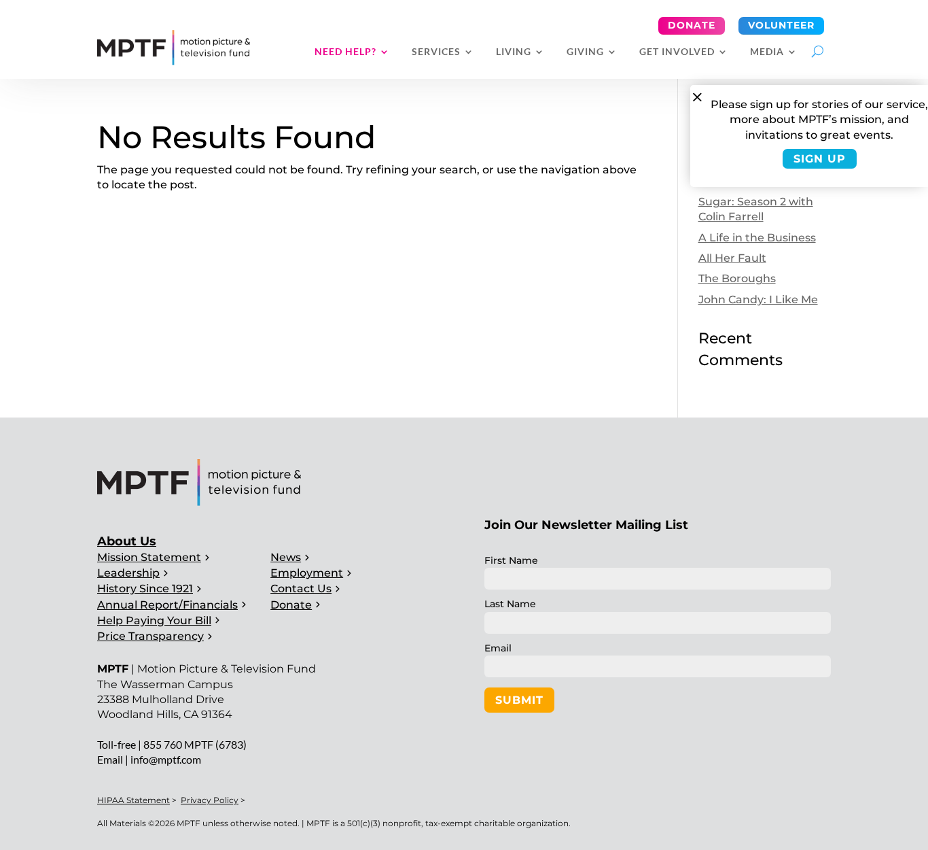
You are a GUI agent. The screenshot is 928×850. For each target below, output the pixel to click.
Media (767, 52)
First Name (511, 560)
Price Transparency (150, 636)
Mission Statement (149, 557)
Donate (691, 25)
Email (498, 648)
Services (436, 52)
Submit (519, 700)
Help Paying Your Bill (154, 620)
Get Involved (677, 52)
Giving (585, 52)
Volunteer (781, 25)
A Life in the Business (757, 237)
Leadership (128, 572)
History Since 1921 (145, 588)
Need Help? (345, 52)
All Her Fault (732, 258)
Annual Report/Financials (167, 604)
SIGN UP (819, 158)
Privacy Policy (209, 800)
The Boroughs (737, 278)
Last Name (510, 604)
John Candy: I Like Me (758, 299)
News (285, 557)
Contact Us (301, 588)
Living (513, 52)
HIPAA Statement (133, 800)
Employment (306, 572)
